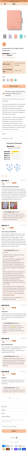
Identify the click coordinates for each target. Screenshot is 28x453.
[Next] (24, 20)
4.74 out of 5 (17, 146)
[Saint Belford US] (14, 3)
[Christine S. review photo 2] (13, 205)
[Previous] (3, 20)
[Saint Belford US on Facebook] (11, 438)
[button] (6, 53)
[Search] (22, 3)
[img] (5, 180)
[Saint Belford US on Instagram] (14, 438)
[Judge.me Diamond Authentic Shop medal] (9, 167)
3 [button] (14, 398)
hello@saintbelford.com (9, 293)
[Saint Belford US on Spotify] (16, 438)
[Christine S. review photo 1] (5, 205)
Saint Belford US (15, 442)
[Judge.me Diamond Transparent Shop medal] (17, 167)
